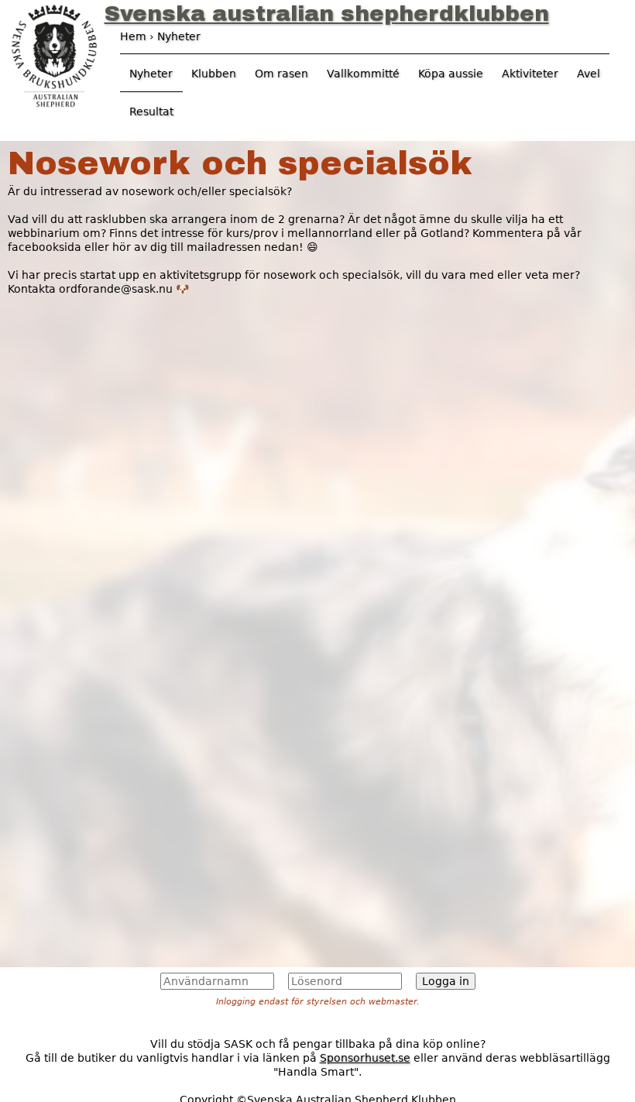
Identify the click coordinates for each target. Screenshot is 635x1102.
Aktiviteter (530, 73)
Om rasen (281, 73)
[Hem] (54, 54)
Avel (588, 73)
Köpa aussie (450, 73)
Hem (133, 36)
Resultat (151, 111)
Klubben (213, 73)
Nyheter (151, 73)
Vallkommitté (363, 73)
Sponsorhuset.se (365, 1058)
